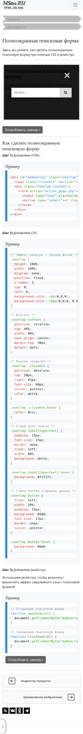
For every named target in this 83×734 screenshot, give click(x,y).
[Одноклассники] (20, 710)
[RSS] (5, 710)
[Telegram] (27, 710)
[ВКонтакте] (12, 710)
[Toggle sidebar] (3, 726)
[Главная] (16, 5)
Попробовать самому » (22, 130)
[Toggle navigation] (75, 5)
